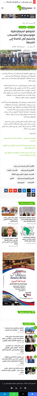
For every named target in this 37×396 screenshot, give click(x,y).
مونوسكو (20, 182)
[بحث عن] (35, 9)
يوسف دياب (30, 46)
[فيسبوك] (33, 190)
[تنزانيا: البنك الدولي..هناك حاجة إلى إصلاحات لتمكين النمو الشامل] (10, 211)
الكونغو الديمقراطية (27, 170)
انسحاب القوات (11, 170)
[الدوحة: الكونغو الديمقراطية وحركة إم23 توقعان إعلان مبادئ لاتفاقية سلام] (27, 211)
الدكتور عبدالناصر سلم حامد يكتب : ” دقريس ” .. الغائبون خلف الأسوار (13, 329)
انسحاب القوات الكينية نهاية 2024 (22, 174)
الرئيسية (31, 23)
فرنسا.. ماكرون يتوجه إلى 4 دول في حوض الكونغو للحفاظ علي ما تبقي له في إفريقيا (10, 241)
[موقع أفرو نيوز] (24, 8)
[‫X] (29, 190)
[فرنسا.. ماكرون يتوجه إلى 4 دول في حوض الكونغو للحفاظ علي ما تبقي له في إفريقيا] (10, 231)
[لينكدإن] (24, 190)
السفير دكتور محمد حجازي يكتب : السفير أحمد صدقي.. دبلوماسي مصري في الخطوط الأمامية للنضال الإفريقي (13, 338)
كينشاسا (30, 182)
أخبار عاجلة (25, 23)
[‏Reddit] (11, 190)
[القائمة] (2, 9)
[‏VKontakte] (6, 190)
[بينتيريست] (15, 190)
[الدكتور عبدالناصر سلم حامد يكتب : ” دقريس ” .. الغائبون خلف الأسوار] (30, 330)
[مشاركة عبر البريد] (33, 195)
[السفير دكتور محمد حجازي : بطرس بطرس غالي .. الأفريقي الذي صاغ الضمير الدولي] (30, 370)
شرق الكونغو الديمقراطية (25, 178)
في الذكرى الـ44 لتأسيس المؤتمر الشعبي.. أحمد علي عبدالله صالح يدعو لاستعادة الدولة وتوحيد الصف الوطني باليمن (13, 360)
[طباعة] (29, 195)
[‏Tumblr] (20, 190)
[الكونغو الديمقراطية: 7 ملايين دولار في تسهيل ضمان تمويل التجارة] (27, 231)
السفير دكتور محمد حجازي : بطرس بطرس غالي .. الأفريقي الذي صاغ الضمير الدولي (13, 370)
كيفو (11, 178)
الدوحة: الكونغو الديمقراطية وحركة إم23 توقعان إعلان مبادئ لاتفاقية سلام (27, 219)
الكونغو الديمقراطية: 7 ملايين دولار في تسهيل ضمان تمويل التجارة (28, 239)
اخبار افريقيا (22, 27)
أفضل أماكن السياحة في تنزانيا (23, 166)
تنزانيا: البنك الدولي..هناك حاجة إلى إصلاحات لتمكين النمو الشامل (11, 219)
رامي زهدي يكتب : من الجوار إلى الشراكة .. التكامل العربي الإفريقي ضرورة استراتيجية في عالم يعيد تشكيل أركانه (13, 348)
